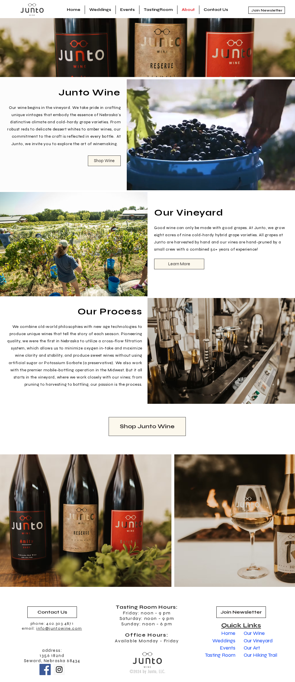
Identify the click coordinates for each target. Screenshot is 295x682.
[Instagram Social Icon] (59, 669)
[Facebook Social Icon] (45, 669)
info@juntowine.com (59, 628)
